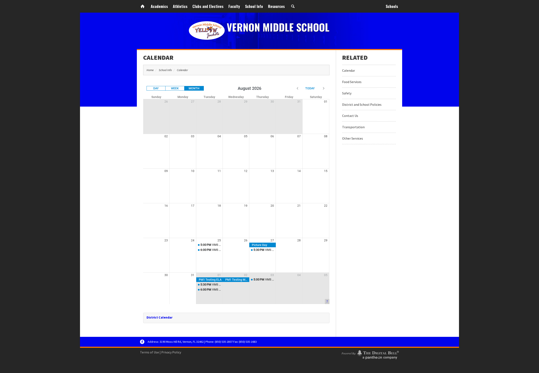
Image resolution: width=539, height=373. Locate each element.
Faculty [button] (234, 6)
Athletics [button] (180, 6)
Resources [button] (276, 6)
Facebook (142, 342)
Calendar (158, 57)
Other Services (352, 138)
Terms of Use (149, 352)
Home (142, 6)
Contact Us (350, 116)
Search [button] (293, 6)
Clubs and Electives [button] (207, 6)
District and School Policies (362, 104)
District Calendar (159, 317)
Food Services (352, 82)
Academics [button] (159, 6)
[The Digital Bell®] (370, 354)
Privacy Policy (171, 352)
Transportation (353, 127)
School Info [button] (254, 6)
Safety (346, 93)
